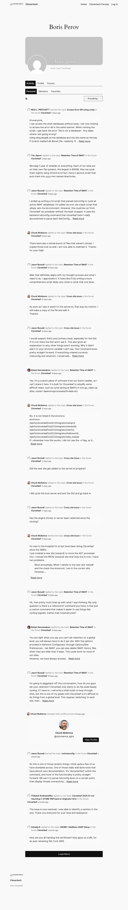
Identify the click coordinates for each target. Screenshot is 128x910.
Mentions (43, 91)
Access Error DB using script (81, 109)
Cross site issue (74, 232)
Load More (64, 854)
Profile (41, 83)
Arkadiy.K (35, 827)
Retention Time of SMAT (73, 155)
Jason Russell (37, 190)
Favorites (55, 91)
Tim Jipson (36, 155)
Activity (30, 83)
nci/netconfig (68, 753)
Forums (50, 83)
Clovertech (32, 4)
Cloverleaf (46, 113)
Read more (84, 141)
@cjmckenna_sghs (64, 736)
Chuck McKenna (39, 232)
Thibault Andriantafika (42, 795)
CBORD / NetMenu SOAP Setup (75, 827)
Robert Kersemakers (40, 370)
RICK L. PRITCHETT (40, 109)
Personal (30, 91)
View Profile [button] (91, 739)
